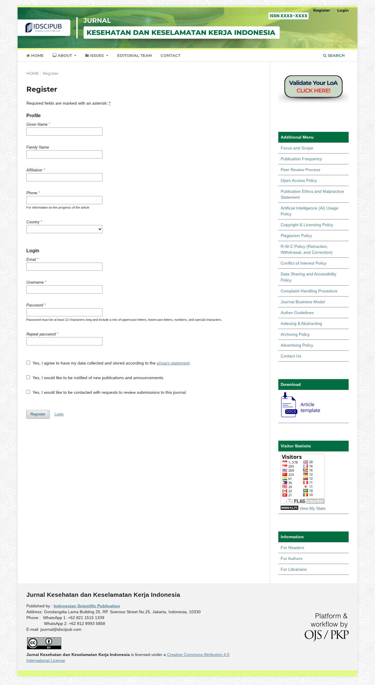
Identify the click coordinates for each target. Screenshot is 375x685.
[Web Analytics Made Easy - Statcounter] (289, 508)
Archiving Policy (295, 334)
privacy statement (173, 363)
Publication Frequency (301, 158)
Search (336, 55)
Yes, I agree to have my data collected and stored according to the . (111, 363)
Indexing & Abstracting (301, 323)
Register (321, 10)
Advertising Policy (297, 345)
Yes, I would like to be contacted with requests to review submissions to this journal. (109, 392)
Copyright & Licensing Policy (307, 224)
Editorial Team (134, 55)
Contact (170, 55)
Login (343, 10)
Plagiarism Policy (296, 235)
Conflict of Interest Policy (303, 263)
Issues (97, 55)
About (65, 55)
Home (37, 55)
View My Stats (312, 508)
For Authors (291, 558)
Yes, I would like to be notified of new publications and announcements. (97, 377)
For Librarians (294, 569)
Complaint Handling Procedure (309, 291)
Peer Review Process (300, 169)
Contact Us (291, 356)
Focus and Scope (297, 148)
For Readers (292, 547)
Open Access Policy (299, 180)
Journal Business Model (303, 301)
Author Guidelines (297, 312)
